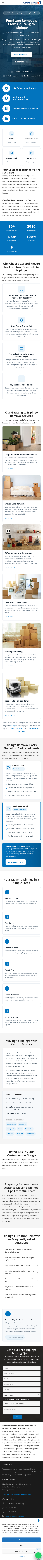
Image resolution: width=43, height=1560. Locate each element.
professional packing (16, 728)
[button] (40, 1521)
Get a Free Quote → (21, 54)
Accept (21, 1540)
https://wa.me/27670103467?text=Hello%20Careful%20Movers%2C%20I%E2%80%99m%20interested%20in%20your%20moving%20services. (38, 1555)
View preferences (21, 1551)
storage (13, 726)
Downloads (21, 1556)
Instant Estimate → (15, 862)
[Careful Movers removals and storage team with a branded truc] (32, 3)
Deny (21, 1545)
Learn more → (10, 469)
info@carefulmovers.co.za (15, 1516)
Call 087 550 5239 (21, 62)
